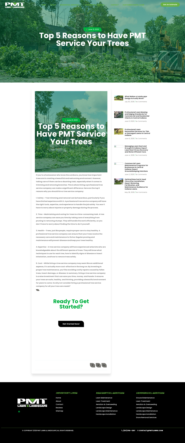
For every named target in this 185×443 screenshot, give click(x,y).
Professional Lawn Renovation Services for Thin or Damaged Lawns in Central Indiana (137, 132)
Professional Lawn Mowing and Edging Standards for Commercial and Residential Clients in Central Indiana (137, 115)
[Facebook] (19, 411)
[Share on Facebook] (92, 365)
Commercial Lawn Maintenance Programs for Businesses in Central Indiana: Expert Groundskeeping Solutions (136, 167)
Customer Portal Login (133, 5)
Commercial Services (94, 5)
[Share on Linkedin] (104, 365)
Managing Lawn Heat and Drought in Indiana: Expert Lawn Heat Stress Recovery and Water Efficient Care (136, 149)
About (53, 5)
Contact (115, 5)
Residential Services (69, 5)
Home (43, 5)
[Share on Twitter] (98, 365)
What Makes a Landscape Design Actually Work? (136, 97)
